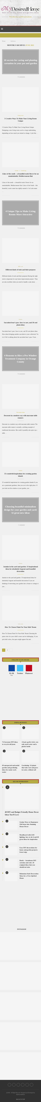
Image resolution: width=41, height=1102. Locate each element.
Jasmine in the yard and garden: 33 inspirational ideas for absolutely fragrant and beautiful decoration (20, 569)
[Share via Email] (31, 80)
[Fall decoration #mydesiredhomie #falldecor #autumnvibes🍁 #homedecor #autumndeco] (20, 1023)
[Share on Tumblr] (21, 80)
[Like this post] (9, 80)
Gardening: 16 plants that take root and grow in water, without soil (30, 768)
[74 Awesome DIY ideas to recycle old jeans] (10, 733)
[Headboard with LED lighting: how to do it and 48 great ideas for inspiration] (11, 838)
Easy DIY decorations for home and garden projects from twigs (29, 850)
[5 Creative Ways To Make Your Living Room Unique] (20, 99)
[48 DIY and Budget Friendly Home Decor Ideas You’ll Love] (22, 798)
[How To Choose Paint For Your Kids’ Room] (20, 608)
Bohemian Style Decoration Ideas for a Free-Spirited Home (29, 876)
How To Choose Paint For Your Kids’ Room (20, 627)
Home (3, 41)
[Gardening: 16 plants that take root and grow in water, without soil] (30, 757)
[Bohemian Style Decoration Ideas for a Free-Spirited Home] (11, 877)
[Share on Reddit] (23, 80)
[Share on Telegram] (26, 80)
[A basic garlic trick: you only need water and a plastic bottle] (30, 733)
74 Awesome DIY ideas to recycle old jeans (10, 743)
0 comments (21, 77)
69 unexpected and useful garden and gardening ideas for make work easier (10, 769)
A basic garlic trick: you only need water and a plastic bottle (30, 744)
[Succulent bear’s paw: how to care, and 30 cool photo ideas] (20, 303)
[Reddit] (27, 20)
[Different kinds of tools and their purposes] (20, 250)
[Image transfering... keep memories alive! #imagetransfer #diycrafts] (20, 963)
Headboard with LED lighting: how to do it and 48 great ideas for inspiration (29, 837)
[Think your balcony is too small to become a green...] (20, 933)
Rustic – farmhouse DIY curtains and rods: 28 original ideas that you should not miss (28, 864)
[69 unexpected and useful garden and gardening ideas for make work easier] (10, 757)
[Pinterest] (22, 20)
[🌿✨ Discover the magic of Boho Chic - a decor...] (20, 1053)
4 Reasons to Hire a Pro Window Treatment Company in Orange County (20, 358)
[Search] (39, 29)
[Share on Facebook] (12, 80)
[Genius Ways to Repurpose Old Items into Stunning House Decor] (11, 825)
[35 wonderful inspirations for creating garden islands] (20, 454)
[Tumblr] (25, 20)
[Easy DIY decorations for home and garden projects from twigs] (11, 851)
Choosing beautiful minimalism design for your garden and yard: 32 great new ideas (20, 509)
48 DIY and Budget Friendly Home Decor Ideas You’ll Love (22, 813)
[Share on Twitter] (15, 80)
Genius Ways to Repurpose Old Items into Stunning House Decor (29, 824)
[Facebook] (13, 20)
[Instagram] (19, 20)
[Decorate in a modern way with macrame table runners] (20, 396)
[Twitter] (16, 20)
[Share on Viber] (29, 80)
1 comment (21, 525)
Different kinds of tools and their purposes (21, 270)
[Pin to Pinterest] (18, 80)
